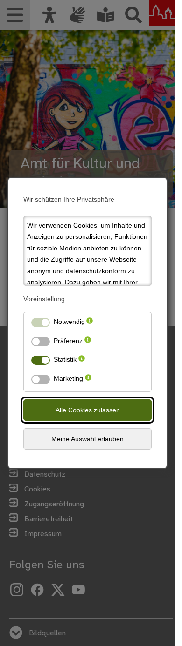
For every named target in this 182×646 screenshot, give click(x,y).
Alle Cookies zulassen (88, 410)
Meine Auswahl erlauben (87, 439)
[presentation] (89, 323)
